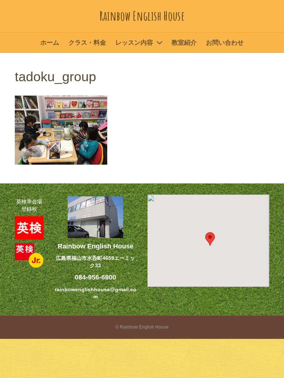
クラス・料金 (87, 42)
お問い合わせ (225, 42)
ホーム (49, 42)
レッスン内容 (134, 42)
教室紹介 (184, 42)
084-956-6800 (95, 277)
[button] (210, 239)
